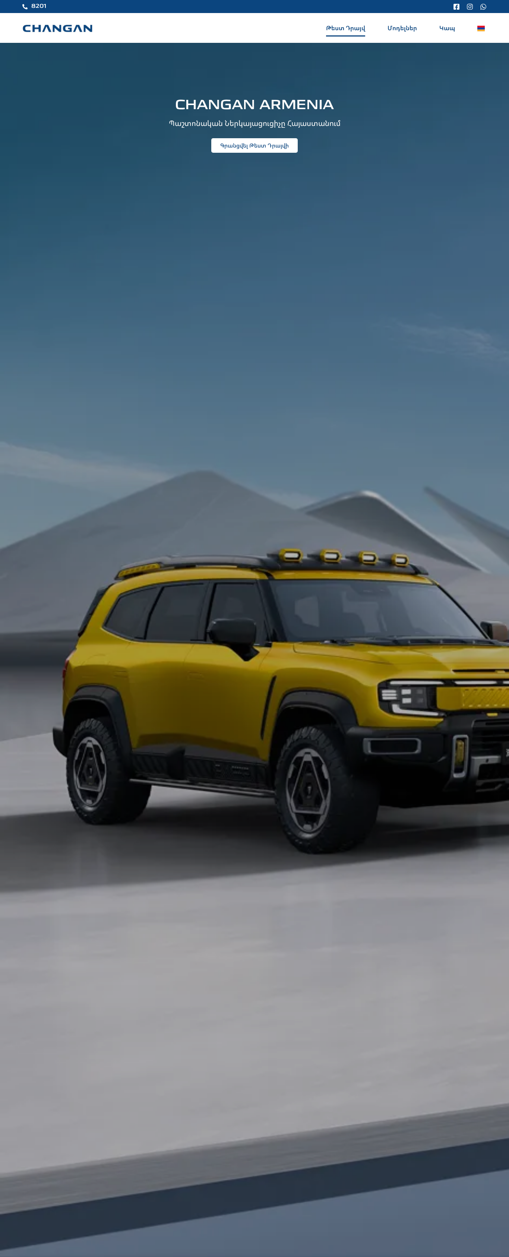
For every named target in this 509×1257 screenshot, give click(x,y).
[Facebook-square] (456, 6)
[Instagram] (470, 6)
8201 (38, 6)
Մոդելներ (402, 28)
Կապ (447, 28)
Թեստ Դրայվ (345, 28)
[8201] (25, 6)
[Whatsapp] (483, 6)
